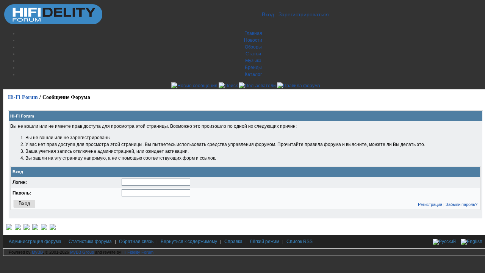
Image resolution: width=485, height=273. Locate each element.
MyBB (37, 252)
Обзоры (253, 47)
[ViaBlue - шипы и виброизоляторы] (44, 228)
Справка (233, 241)
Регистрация (430, 204)
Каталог (253, 74)
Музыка (253, 60)
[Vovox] (53, 228)
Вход (268, 14)
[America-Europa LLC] (18, 228)
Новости (253, 40)
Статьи (253, 53)
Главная (253, 33)
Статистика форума (90, 241)
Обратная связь (136, 241)
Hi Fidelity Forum (137, 252)
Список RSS (299, 241)
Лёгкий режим (264, 241)
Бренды (253, 67)
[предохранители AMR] (9, 228)
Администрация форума (35, 241)
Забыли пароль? (461, 204)
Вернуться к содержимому (189, 241)
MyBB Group (82, 252)
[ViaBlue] (26, 228)
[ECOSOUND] (35, 228)
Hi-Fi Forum (23, 97)
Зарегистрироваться (303, 14)
